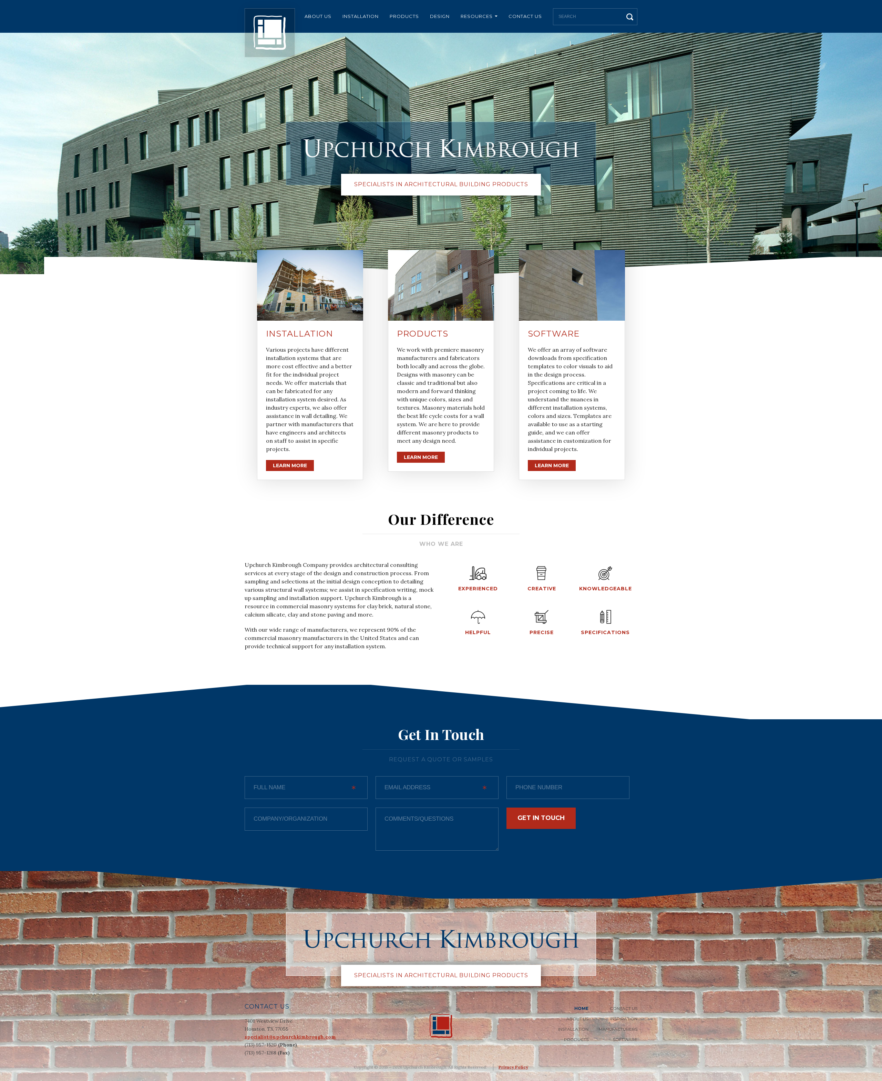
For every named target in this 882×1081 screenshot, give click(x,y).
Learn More (290, 465)
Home (581, 1008)
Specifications (605, 632)
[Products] (441, 285)
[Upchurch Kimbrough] (270, 33)
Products (404, 16)
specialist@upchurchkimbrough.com (290, 1037)
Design (440, 16)
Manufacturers (618, 1029)
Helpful (478, 632)
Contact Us (525, 16)
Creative (541, 588)
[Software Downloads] (572, 285)
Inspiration (623, 1018)
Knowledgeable (605, 588)
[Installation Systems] (310, 285)
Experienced (478, 588)
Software (554, 334)
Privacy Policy (513, 1067)
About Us (318, 16)
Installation (360, 16)
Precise (542, 632)
